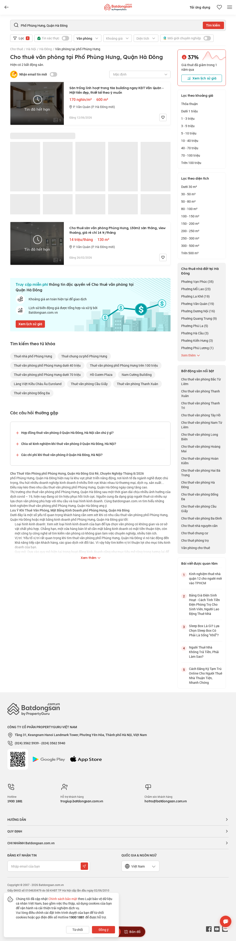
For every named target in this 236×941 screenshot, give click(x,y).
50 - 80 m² (188, 201)
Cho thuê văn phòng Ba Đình (201, 518)
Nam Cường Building (137, 374)
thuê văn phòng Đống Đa (32, 393)
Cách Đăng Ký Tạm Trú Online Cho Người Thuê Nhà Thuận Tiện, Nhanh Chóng (205, 675)
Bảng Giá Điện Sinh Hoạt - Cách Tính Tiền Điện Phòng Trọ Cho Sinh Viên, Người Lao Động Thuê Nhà (204, 604)
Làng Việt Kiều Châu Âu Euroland (38, 384)
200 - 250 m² (190, 231)
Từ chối (77, 929)
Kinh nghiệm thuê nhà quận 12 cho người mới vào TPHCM (205, 578)
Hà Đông (45, 49)
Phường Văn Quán (197, 303)
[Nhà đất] (118, 6)
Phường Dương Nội (198, 311)
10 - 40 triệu (189, 140)
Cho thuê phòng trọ (195, 540)
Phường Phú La (194, 326)
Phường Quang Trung (199, 318)
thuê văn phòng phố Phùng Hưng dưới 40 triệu (47, 365)
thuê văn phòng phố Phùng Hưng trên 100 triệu (124, 365)
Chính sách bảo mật (62, 899)
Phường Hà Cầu (195, 333)
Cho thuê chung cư (194, 533)
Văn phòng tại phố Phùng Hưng (77, 49)
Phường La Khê (195, 296)
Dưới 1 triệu (189, 111)
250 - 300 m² (190, 238)
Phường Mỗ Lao (196, 289)
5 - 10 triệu (188, 133)
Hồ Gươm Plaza (101, 374)
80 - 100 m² (189, 209)
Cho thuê (16, 49)
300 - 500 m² (190, 245)
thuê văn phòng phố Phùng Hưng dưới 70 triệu (47, 374)
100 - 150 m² (190, 216)
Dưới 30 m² (189, 186)
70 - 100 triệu (190, 155)
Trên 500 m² (190, 253)
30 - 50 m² (188, 194)
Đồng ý (104, 929)
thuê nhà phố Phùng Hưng (33, 356)
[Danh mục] (6, 7)
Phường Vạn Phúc (197, 281)
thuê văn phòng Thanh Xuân (137, 384)
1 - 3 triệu (188, 118)
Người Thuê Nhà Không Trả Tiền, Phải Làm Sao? (204, 652)
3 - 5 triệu (188, 126)
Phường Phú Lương (197, 348)
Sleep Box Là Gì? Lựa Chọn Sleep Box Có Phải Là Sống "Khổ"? (204, 630)
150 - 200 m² (190, 223)
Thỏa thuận (189, 104)
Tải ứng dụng (200, 7)
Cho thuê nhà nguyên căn (199, 525)
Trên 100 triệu (191, 163)
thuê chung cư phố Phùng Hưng (84, 356)
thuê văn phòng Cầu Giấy (89, 384)
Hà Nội (31, 49)
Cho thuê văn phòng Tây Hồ (201, 415)
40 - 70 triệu (189, 148)
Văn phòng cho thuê (195, 548)
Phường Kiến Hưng (197, 340)
